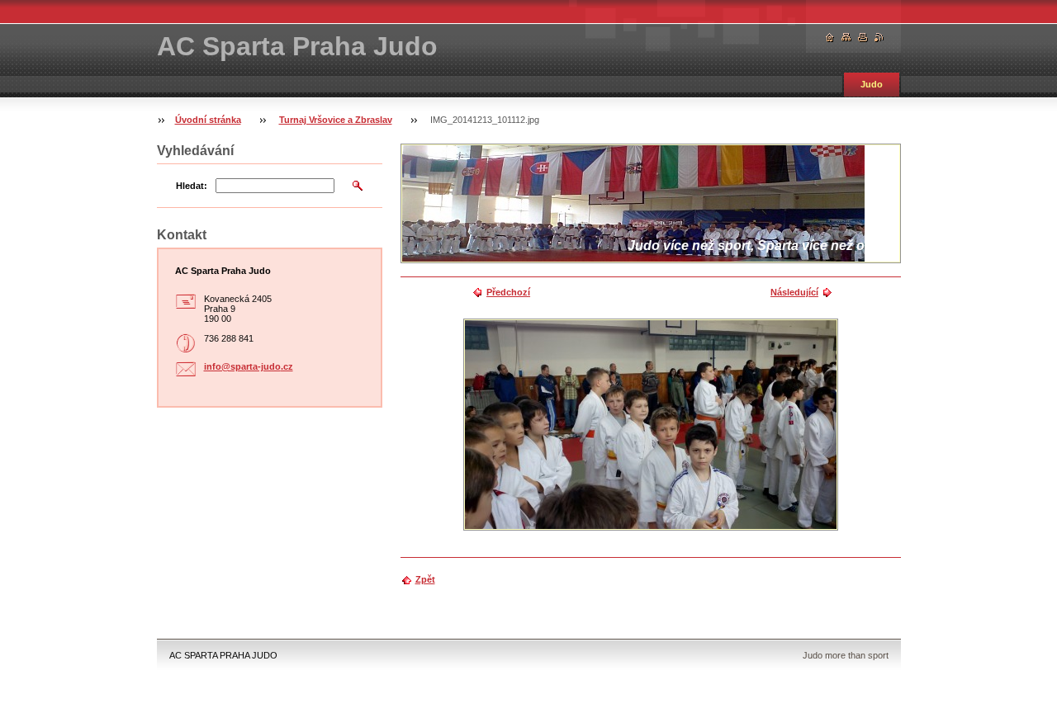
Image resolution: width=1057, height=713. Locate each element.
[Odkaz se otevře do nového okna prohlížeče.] (650, 425)
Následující (794, 292)
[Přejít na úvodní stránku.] (830, 37)
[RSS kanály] (879, 37)
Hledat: (191, 186)
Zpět (425, 579)
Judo (871, 84)
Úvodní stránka (208, 120)
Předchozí (508, 292)
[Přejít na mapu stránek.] (846, 37)
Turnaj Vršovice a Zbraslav (335, 120)
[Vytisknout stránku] (863, 37)
